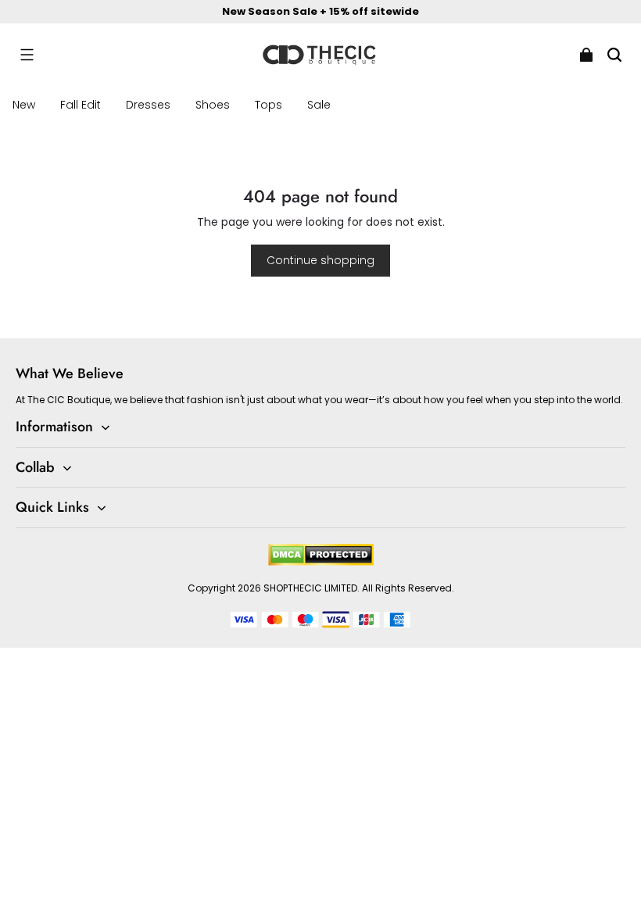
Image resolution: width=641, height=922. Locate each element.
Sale (319, 105)
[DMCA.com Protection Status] (320, 562)
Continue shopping (320, 260)
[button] (27, 55)
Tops (268, 105)
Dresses (148, 105)
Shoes (212, 105)
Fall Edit (80, 105)
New (24, 105)
